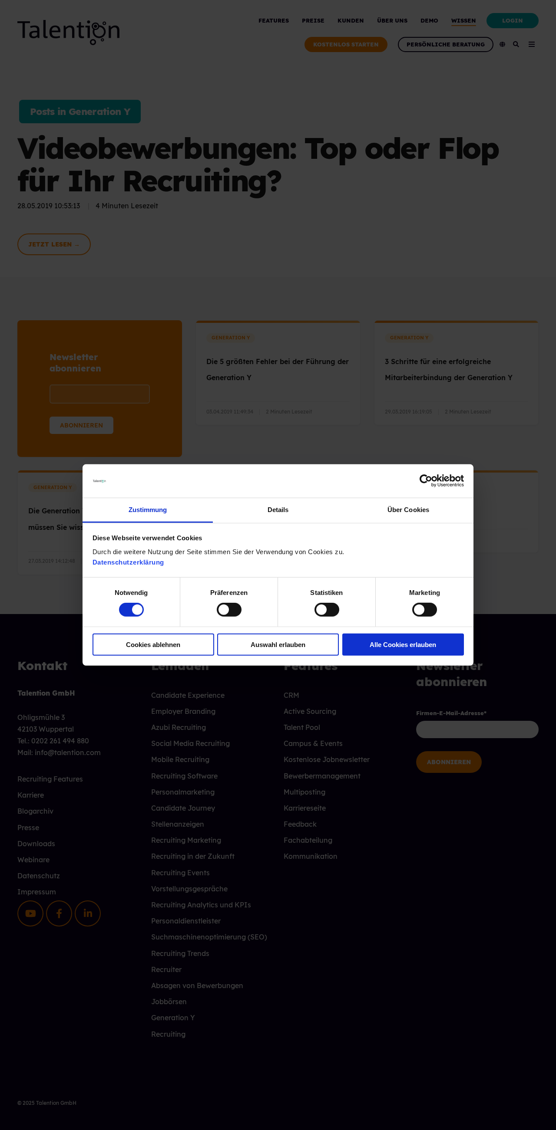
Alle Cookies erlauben (403, 644)
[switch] (219, 610)
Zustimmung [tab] (148, 509)
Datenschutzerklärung (128, 562)
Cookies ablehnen (153, 644)
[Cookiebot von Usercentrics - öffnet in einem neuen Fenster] (426, 480)
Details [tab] (278, 509)
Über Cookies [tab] (408, 509)
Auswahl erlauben (278, 644)
